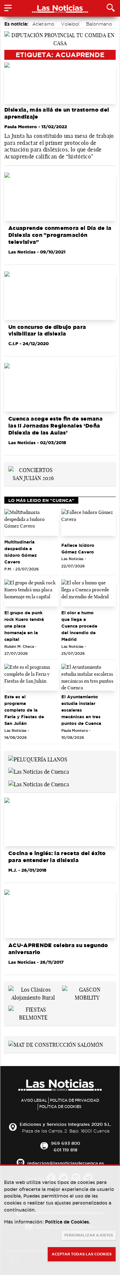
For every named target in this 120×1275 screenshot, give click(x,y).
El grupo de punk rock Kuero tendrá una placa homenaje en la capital (24, 625)
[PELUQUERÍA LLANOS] (37, 758)
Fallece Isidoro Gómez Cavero (77, 548)
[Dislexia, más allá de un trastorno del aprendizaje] (60, 83)
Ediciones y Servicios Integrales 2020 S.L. (65, 1124)
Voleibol (70, 24)
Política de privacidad (74, 1100)
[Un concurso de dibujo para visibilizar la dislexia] (60, 295)
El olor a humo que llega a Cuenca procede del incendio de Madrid (79, 625)
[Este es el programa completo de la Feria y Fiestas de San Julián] (31, 677)
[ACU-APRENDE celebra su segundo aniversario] (60, 914)
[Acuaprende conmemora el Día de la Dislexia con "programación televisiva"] (60, 196)
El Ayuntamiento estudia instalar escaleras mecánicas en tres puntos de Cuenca (81, 710)
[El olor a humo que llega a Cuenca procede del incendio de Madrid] (88, 593)
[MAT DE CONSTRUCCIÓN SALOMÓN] (55, 1044)
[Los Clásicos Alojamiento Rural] (33, 993)
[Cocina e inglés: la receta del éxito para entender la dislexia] (60, 822)
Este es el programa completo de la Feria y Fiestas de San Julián (24, 710)
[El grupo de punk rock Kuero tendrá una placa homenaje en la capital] (31, 593)
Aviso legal (34, 1100)
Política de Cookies (60, 1107)
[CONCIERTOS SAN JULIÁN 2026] (33, 473)
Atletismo (43, 24)
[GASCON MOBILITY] (87, 993)
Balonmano (99, 24)
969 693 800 (65, 1143)
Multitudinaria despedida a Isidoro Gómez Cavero (20, 551)
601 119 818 (65, 1149)
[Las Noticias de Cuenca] (38, 771)
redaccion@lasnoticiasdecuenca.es (65, 1163)
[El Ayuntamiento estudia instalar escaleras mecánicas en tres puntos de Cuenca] (88, 677)
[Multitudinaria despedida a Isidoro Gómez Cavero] (31, 522)
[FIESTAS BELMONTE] (33, 1013)
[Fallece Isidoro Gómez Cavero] (88, 522)
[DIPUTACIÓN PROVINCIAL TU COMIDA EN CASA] (60, 38)
